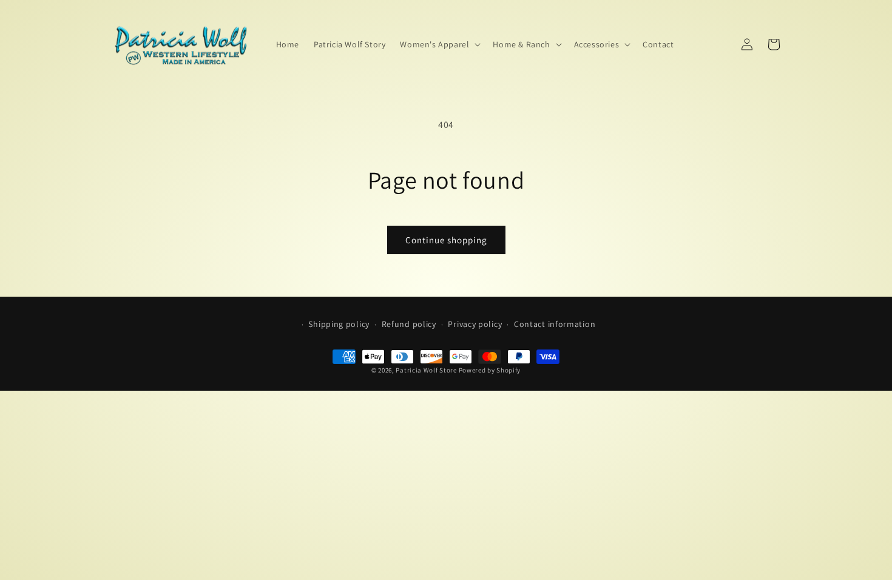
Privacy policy (475, 324)
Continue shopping (446, 240)
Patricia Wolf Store (426, 370)
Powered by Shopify (490, 370)
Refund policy (409, 324)
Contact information (554, 324)
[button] (439, 44)
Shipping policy (339, 324)
